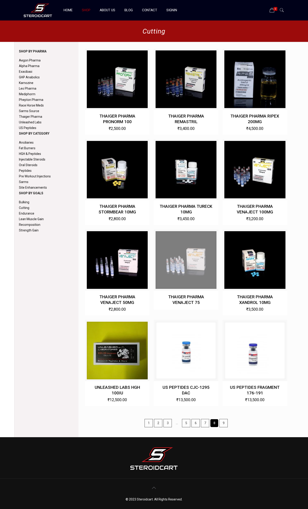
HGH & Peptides (30, 154)
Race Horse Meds (31, 105)
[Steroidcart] (38, 10)
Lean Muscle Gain (31, 219)
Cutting (24, 208)
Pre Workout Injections (35, 176)
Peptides (25, 170)
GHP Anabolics (29, 77)
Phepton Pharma (31, 100)
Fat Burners (27, 148)
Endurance (26, 213)
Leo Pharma (27, 88)
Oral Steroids (28, 165)
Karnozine (26, 83)
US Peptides (27, 128)
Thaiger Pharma (30, 116)
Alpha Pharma (29, 66)
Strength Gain (29, 230)
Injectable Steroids (32, 159)
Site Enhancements (33, 187)
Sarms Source (29, 111)
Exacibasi (25, 71)
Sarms (23, 182)
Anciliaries (26, 142)
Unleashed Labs (30, 122)
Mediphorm (27, 94)
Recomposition (29, 224)
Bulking (24, 202)
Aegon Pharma (30, 60)
